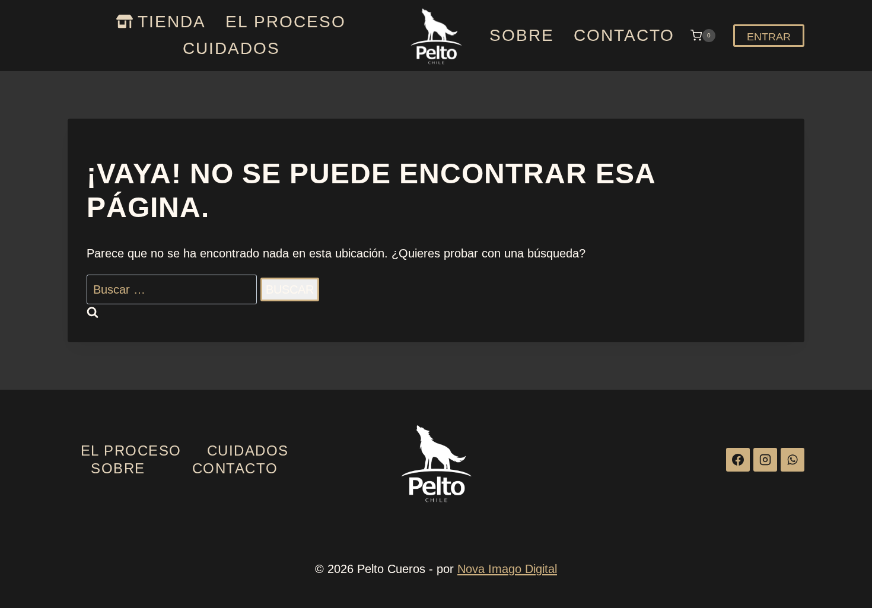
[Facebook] (738, 460)
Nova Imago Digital (507, 568)
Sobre (521, 35)
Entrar (769, 37)
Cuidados (231, 48)
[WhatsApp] (792, 460)
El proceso (285, 21)
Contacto (624, 35)
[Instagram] (765, 460)
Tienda (172, 21)
